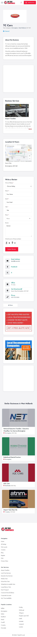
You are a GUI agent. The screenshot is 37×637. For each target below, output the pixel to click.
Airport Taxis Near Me (10, 510)
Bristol (2, 619)
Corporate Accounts (6, 595)
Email (6, 199)
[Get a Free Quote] (18, 321)
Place (6, 215)
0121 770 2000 (15, 297)
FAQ (2, 558)
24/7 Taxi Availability (6, 598)
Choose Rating (8, 183)
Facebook (14, 267)
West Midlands (22, 28)
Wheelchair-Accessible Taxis (8, 584)
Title (6, 207)
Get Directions (16, 289)
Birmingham (15, 28)
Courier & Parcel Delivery (7, 592)
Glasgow (21, 613)
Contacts (3, 550)
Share (11, 305)
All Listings (3, 544)
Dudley (21, 607)
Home (2, 541)
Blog (2, 552)
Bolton (2, 614)
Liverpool (21, 624)
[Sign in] (21, 2)
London (21, 627)
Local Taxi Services (5, 573)
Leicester (21, 621)
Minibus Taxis (4, 578)
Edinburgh (21, 610)
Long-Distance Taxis (6, 587)
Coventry (7, 512)
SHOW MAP (18, 153)
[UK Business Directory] (18, 350)
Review (7, 223)
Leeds (20, 618)
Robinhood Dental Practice (12, 457)
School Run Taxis (5, 581)
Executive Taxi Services (6, 576)
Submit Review (11, 249)
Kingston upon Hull (23, 616)
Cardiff (3, 622)
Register (3, 555)
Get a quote (4, 547)
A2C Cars (7, 484)
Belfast (2, 608)
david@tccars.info (15, 261)
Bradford (3, 617)
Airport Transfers (5, 570)
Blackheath (7, 485)
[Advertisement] (18, 79)
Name (6, 191)
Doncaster (3, 628)
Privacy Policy (4, 561)
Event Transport (5, 590)
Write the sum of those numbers (13, 239)
